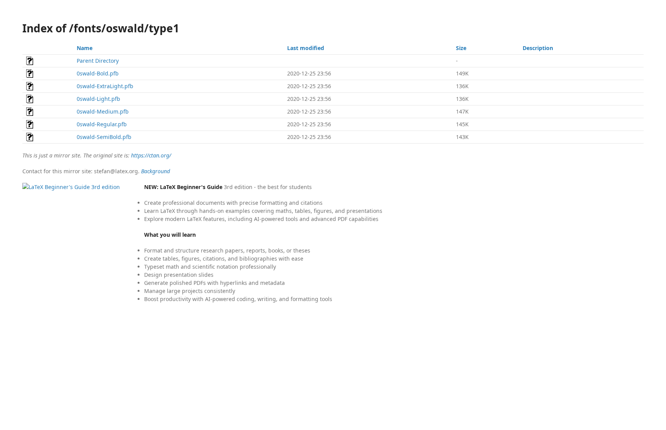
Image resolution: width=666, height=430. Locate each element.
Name (84, 48)
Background (155, 171)
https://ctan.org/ (151, 155)
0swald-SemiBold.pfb (104, 137)
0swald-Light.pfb (98, 98)
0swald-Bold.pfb (98, 73)
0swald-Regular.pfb (102, 124)
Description (538, 48)
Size (461, 48)
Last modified (305, 48)
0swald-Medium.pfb (103, 111)
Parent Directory (98, 60)
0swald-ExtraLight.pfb (105, 86)
